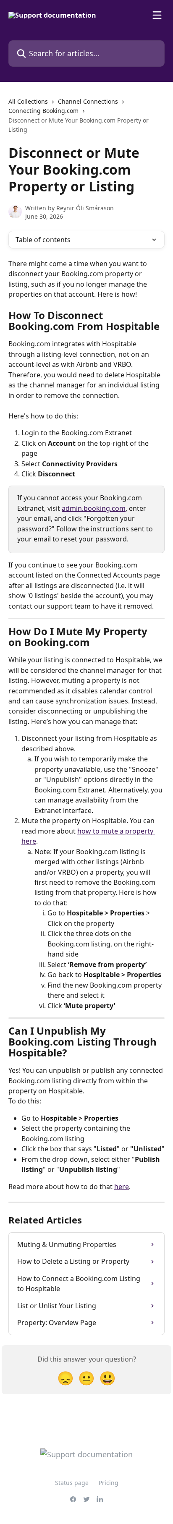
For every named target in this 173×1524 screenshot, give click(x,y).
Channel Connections (88, 101)
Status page (72, 1483)
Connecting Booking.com (43, 111)
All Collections (28, 101)
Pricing (108, 1483)
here (121, 1186)
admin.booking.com (94, 508)
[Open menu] (157, 15)
